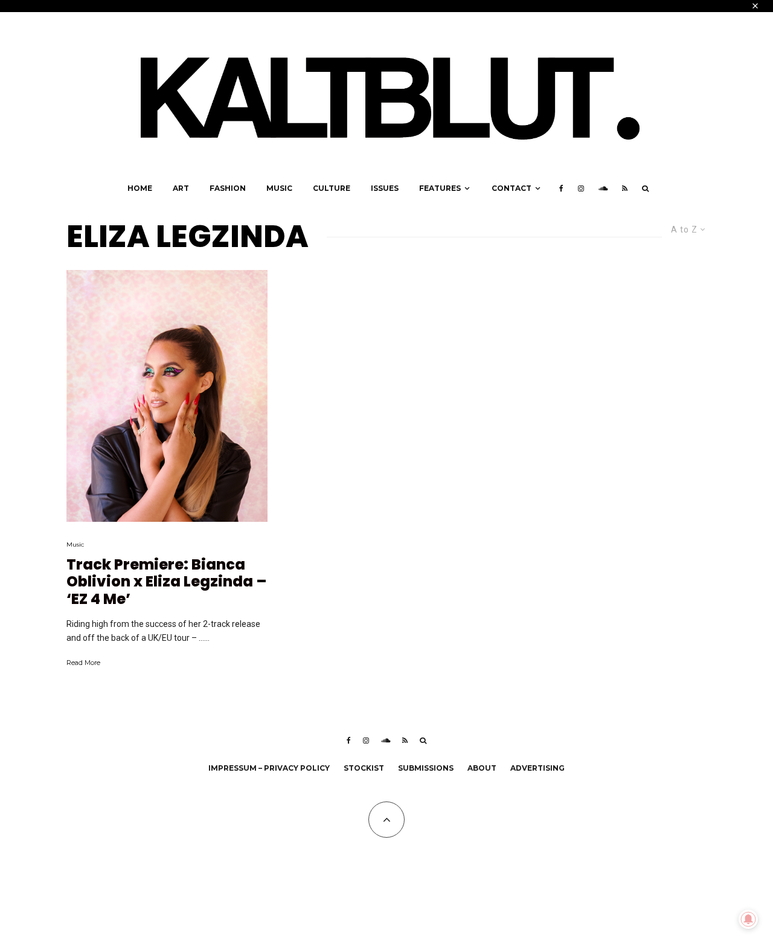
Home (139, 188)
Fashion (228, 188)
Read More (83, 662)
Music (279, 188)
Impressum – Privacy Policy (269, 767)
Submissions (426, 767)
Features (440, 188)
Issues (385, 188)
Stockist (364, 767)
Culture (331, 188)
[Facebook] (561, 188)
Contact (511, 188)
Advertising (537, 767)
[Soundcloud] (603, 188)
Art (181, 188)
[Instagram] (581, 188)
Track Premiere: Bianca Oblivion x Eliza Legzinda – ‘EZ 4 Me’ (166, 582)
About (481, 767)
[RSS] (625, 188)
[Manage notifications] (748, 919)
